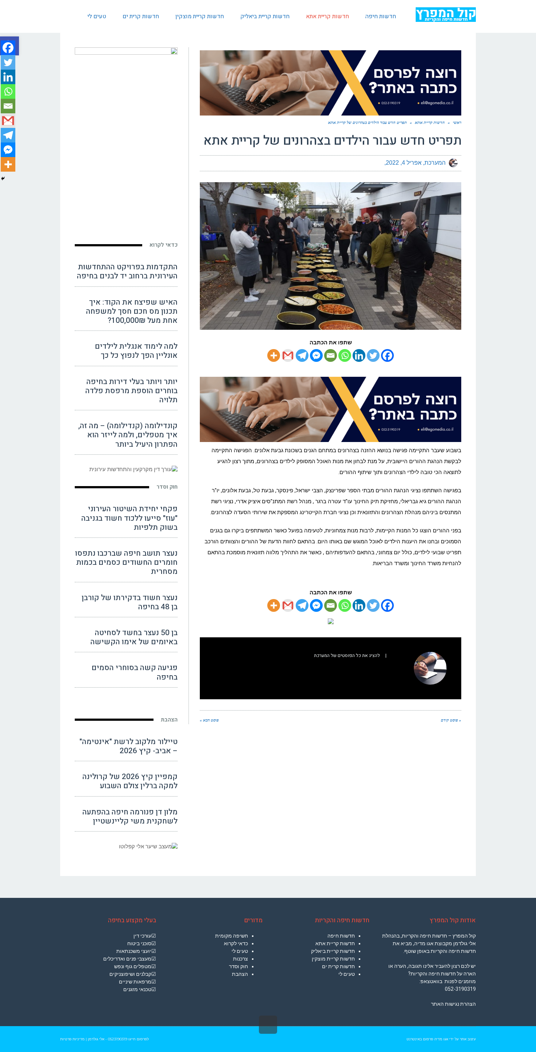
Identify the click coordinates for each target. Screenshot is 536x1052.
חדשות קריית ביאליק (333, 951)
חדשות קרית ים (338, 966)
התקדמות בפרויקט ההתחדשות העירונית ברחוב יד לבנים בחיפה (127, 271)
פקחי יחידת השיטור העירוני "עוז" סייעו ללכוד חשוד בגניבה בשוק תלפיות (129, 518)
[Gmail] (287, 355)
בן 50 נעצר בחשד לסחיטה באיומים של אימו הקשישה (134, 637)
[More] (273, 355)
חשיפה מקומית (231, 936)
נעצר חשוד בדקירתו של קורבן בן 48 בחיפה (130, 602)
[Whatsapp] (344, 355)
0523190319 (117, 1039)
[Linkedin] (359, 355)
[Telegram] (302, 355)
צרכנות (240, 959)
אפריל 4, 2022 (404, 163)
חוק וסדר (167, 487)
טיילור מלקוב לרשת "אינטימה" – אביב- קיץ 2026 (128, 746)
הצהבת (169, 720)
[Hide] (3, 178)
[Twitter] (373, 355)
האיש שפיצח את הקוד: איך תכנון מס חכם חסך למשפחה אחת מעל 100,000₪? (132, 311)
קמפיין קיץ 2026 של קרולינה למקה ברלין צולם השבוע (130, 781)
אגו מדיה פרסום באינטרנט (427, 1039)
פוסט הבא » (209, 720)
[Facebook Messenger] (316, 355)
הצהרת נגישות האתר (453, 1004)
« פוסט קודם (451, 720)
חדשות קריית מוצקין (333, 959)
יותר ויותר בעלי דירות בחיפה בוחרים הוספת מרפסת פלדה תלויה (131, 391)
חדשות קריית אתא (335, 943)
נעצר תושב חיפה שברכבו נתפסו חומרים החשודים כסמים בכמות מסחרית (126, 562)
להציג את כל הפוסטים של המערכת (347, 655)
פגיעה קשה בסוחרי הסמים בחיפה (135, 672)
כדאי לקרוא (163, 245)
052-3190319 (460, 989)
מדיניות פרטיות (72, 1039)
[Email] (330, 355)
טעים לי (346, 974)
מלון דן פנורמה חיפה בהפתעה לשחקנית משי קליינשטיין (130, 816)
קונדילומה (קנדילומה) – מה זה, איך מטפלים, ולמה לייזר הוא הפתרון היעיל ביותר (128, 435)
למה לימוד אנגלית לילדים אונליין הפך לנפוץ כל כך (136, 351)
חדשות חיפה (341, 936)
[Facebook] (387, 355)
